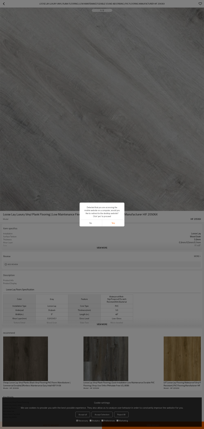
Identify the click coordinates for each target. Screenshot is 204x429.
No (90, 223)
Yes (113, 223)
